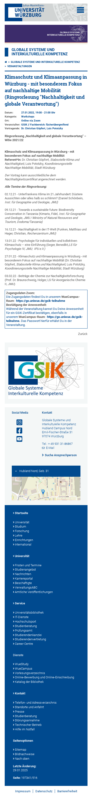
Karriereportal (24, 578)
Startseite (21, 513)
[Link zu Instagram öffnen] (17, 422)
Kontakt (20, 693)
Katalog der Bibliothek (29, 682)
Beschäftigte (23, 583)
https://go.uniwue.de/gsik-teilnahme (40, 301)
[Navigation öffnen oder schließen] (80, 10)
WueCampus (23, 668)
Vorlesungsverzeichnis (30, 673)
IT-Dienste (22, 617)
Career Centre (24, 643)
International (23, 544)
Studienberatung (26, 626)
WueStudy (22, 664)
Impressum (22, 791)
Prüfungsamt (23, 630)
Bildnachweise (24, 754)
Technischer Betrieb (28, 725)
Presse (19, 711)
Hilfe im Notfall (25, 729)
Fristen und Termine (28, 565)
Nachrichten (23, 574)
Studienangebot (25, 569)
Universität (22, 522)
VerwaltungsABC (26, 587)
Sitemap (20, 749)
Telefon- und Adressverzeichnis (36, 702)
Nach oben (22, 758)
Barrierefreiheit (67, 791)
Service (20, 603)
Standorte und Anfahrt (29, 707)
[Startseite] (6, 62)
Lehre (18, 535)
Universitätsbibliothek (29, 612)
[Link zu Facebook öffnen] (17, 431)
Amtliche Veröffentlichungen (34, 592)
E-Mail (50, 448)
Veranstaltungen (19, 66)
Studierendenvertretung (30, 639)
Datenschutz (43, 791)
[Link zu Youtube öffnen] (17, 439)
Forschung (22, 531)
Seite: (17, 778)
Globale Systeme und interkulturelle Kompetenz (45, 62)
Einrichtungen (24, 540)
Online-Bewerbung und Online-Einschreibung (44, 677)
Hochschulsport (25, 621)
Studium (20, 526)
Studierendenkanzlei (28, 635)
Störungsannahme (27, 720)
